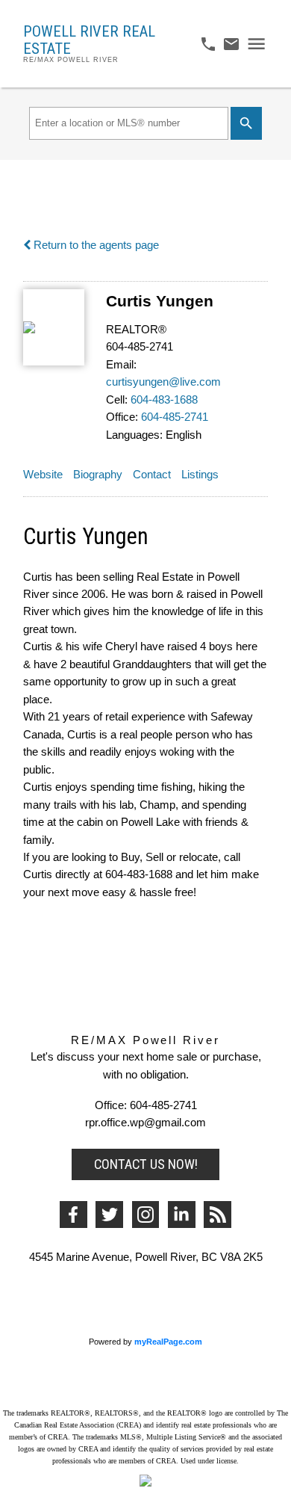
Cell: (117, 400)
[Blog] (217, 1215)
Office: (122, 417)
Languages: (134, 435)
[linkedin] (181, 1215)
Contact (152, 475)
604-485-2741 (174, 417)
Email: (121, 365)
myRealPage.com (168, 1341)
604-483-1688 (164, 400)
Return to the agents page (95, 245)
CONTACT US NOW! (146, 1164)
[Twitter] (109, 1215)
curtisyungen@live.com (163, 382)
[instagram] (146, 1215)
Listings (200, 475)
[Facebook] (73, 1215)
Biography (97, 475)
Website (43, 475)
